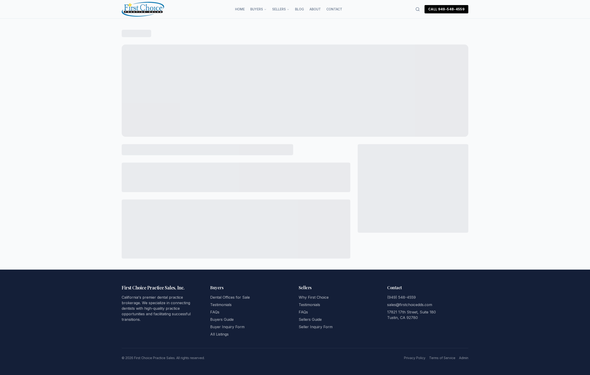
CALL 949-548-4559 (446, 9)
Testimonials (221, 304)
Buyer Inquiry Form (227, 326)
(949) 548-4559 (401, 297)
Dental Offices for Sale (230, 297)
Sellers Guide (310, 319)
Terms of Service (442, 358)
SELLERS (279, 9)
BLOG (299, 9)
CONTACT (334, 9)
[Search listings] (417, 9)
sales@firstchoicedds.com (409, 304)
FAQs (214, 312)
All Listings (219, 334)
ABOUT (315, 9)
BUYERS (256, 9)
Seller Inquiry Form (316, 326)
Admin (463, 358)
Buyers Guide (222, 319)
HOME (240, 9)
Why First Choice (314, 297)
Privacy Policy (414, 358)
